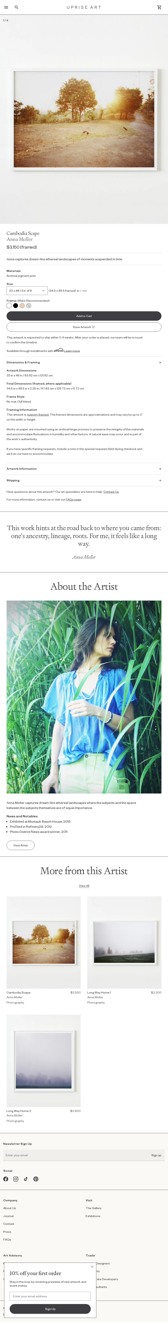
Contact (8, 1224)
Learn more (72, 351)
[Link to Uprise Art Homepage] (84, 7)
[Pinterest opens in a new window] (36, 1179)
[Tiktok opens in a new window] (25, 1179)
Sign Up (50, 1309)
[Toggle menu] (6, 7)
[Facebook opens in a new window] (5, 1179)
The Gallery (93, 1208)
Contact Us (111, 492)
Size (10, 284)
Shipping (13, 480)
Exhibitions (93, 1216)
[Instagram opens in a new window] (15, 1179)
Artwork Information (22, 469)
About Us (9, 1208)
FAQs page (73, 499)
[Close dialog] (92, 1266)
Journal (8, 1216)
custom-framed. (38, 414)
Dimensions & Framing (23, 362)
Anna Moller (20, 239)
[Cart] (159, 7)
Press (7, 1232)
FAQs (7, 1239)
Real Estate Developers (102, 1279)
